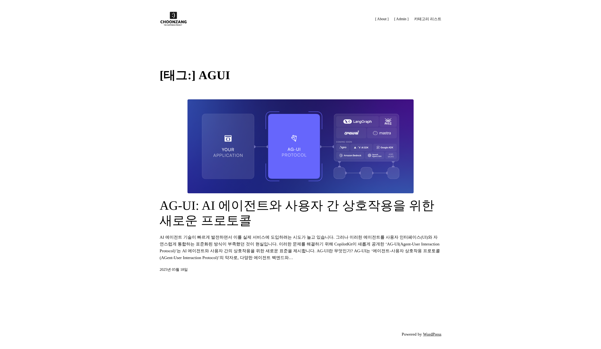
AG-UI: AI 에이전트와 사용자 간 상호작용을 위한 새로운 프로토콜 (297, 213)
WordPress (432, 334)
